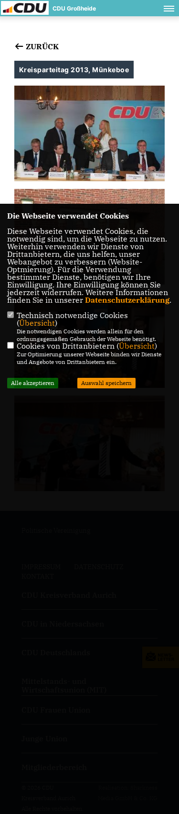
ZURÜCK (41, 46)
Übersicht (37, 323)
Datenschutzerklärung (127, 300)
